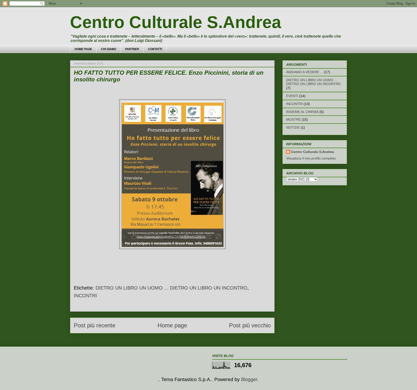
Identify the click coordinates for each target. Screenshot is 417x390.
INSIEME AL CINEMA (302, 112)
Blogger (249, 379)
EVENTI (292, 96)
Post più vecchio (250, 325)
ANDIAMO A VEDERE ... (304, 72)
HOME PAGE (83, 49)
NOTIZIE (293, 127)
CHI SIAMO (108, 49)
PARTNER (132, 49)
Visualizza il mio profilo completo (311, 158)
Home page (172, 325)
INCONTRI (85, 295)
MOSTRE (293, 119)
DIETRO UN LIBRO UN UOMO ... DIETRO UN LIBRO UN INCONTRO (171, 288)
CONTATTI (155, 49)
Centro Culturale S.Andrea (175, 22)
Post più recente (94, 325)
